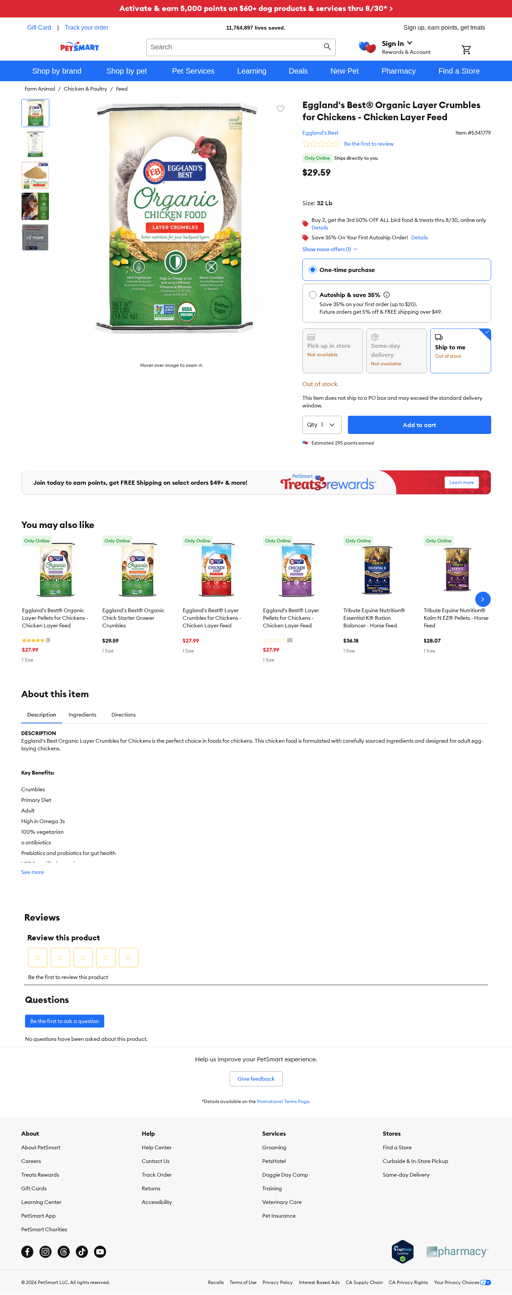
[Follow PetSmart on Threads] (64, 1252)
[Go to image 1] (35, 113)
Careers (31, 1161)
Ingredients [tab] (82, 714)
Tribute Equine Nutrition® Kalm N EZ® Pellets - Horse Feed (456, 618)
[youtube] (100, 1252)
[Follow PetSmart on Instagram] (45, 1252)
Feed (122, 88)
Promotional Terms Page (283, 1101)
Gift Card (39, 27)
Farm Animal (40, 88)
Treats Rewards (40, 1174)
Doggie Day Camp (285, 1174)
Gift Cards (34, 1188)
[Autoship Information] (386, 295)
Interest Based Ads (319, 1282)
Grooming (274, 1147)
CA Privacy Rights (408, 1282)
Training (272, 1188)
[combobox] (241, 46)
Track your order (86, 27)
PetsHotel (274, 1161)
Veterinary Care (282, 1202)
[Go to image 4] (35, 206)
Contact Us (155, 1161)
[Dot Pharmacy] (457, 1252)
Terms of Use (243, 1282)
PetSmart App (38, 1215)
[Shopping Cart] (476, 50)
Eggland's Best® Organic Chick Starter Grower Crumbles (133, 618)
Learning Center (41, 1202)
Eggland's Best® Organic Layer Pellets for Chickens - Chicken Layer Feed (55, 618)
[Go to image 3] (35, 175)
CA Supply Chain (364, 1282)
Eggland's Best (320, 132)
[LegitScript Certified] (402, 1252)
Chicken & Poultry (85, 88)
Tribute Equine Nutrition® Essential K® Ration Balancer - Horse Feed (374, 618)
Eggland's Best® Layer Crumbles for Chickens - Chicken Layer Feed (212, 618)
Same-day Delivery (406, 1174)
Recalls (216, 1282)
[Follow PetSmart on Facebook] (27, 1252)
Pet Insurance (279, 1215)
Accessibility (157, 1202)
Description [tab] (41, 714)
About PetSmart (40, 1147)
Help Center (157, 1147)
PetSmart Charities (44, 1229)
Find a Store (397, 1147)
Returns (151, 1188)
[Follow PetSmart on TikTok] (82, 1252)
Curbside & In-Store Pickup (415, 1161)
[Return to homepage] (80, 46)
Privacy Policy (278, 1282)
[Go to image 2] (35, 144)
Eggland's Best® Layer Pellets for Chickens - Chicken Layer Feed (291, 618)
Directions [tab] (123, 714)
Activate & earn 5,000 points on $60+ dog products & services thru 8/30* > (256, 8)
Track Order (157, 1174)
